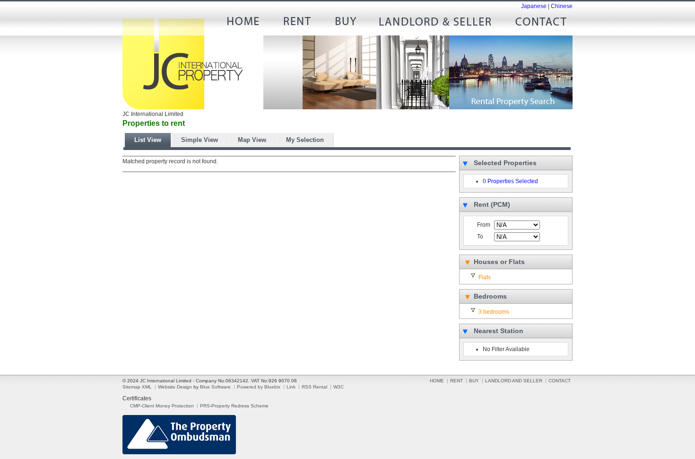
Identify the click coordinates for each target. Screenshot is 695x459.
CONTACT (537, 23)
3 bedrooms (493, 312)
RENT (296, 23)
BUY (345, 23)
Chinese (562, 6)
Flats (484, 277)
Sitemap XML (137, 386)
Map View (252, 139)
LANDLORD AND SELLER (435, 23)
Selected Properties (505, 163)
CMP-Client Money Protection (162, 405)
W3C (338, 386)
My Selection (305, 139)
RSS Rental (314, 386)
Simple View (199, 139)
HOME (246, 23)
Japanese (534, 6)
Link (291, 386)
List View (147, 139)
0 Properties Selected (510, 181)
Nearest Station (498, 331)
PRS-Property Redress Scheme (234, 405)
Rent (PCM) (492, 204)
